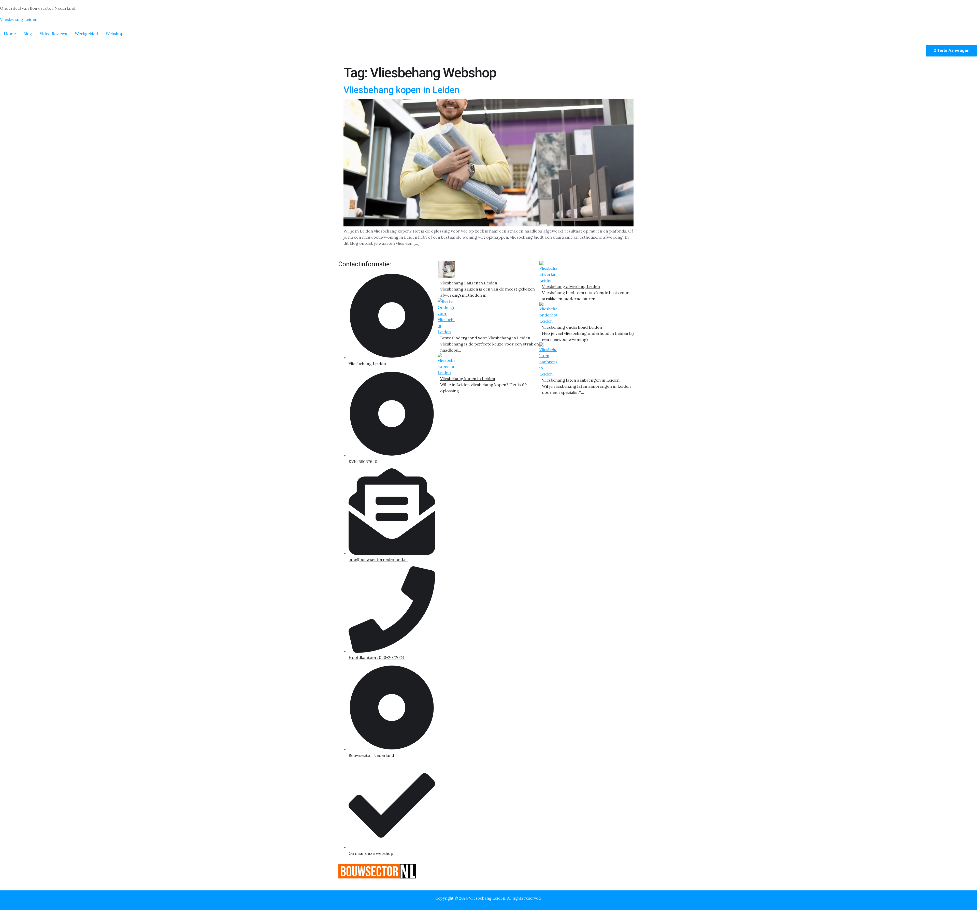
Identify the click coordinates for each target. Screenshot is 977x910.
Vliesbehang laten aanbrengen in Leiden (581, 380)
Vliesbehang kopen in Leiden (401, 90)
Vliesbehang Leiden (18, 19)
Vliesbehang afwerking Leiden (571, 286)
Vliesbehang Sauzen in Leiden (468, 282)
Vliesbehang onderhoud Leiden (572, 327)
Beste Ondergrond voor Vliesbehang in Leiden (485, 337)
